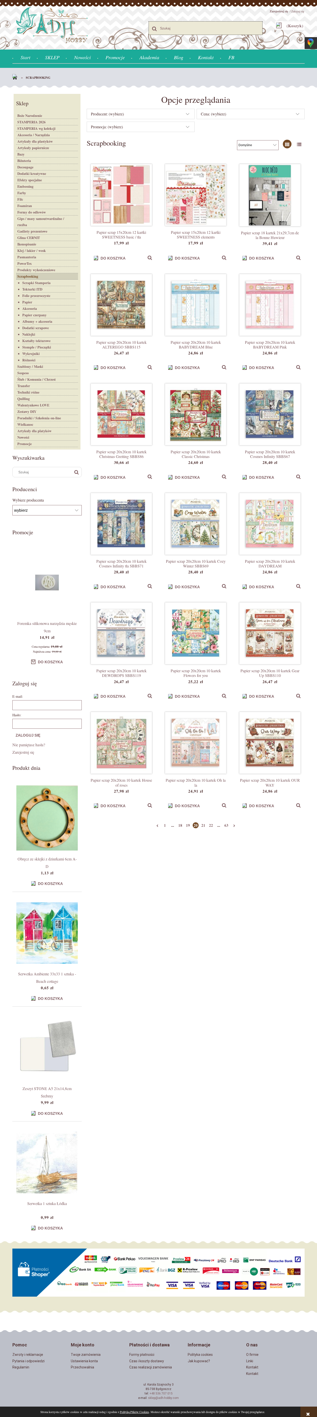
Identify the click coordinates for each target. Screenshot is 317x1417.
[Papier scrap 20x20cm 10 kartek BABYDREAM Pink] (270, 305)
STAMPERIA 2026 (31, 122)
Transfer (23, 385)
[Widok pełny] (299, 144)
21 (203, 825)
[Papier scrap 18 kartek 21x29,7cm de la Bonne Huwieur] (270, 195)
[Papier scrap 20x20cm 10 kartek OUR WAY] (270, 743)
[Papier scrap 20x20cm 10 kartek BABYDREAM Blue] (195, 305)
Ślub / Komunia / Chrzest (36, 379)
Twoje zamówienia (86, 1355)
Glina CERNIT (28, 237)
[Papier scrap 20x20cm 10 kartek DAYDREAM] (270, 524)
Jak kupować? (199, 1361)
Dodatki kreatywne (31, 173)
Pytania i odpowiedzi (28, 1361)
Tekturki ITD (32, 289)
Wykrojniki (31, 353)
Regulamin (20, 1367)
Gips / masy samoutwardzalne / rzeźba (40, 221)
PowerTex (24, 263)
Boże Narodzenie (29, 115)
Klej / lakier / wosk (31, 250)
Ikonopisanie (26, 244)
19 (188, 825)
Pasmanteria (26, 257)
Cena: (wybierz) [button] (213, 113)
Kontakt (252, 1367)
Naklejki (28, 334)
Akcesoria (29, 308)
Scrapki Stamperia (36, 282)
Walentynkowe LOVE (33, 405)
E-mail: (17, 696)
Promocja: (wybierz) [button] (107, 126)
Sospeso (23, 372)
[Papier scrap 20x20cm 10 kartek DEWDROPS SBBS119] (121, 633)
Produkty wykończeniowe (36, 269)
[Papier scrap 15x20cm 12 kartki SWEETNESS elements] (195, 195)
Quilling (23, 398)
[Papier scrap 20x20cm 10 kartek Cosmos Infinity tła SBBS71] (121, 524)
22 (211, 825)
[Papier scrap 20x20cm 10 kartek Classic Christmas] (195, 414)
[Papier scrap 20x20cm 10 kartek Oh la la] (195, 743)
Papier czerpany (34, 315)
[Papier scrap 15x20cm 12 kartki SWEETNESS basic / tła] (121, 195)
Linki (249, 1361)
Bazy (21, 154)
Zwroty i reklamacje (27, 1355)
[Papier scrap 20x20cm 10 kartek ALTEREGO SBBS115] (121, 305)
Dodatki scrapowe (35, 327)
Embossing (25, 186)
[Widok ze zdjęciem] (287, 144)
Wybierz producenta (28, 500)
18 (180, 825)
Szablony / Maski (30, 366)
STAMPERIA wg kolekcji (36, 128)
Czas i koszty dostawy (146, 1361)
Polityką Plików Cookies (134, 1412)
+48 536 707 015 (161, 1393)
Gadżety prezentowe (32, 231)
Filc (20, 199)
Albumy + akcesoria (37, 321)
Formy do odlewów (31, 212)
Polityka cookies (200, 1355)
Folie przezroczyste (36, 295)
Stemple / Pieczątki (36, 347)
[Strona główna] (16, 77)
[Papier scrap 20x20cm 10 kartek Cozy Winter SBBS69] (195, 524)
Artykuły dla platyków (34, 430)
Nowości (23, 437)
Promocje (24, 443)
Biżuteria (24, 160)
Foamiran (24, 205)
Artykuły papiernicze (33, 147)
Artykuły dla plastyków (35, 141)
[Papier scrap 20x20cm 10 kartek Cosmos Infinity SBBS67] (270, 414)
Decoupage (25, 167)
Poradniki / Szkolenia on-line (39, 418)
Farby (21, 192)
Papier (27, 302)
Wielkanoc (25, 424)
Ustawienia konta (84, 1361)
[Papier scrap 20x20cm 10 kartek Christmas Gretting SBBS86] (121, 414)
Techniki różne (28, 392)
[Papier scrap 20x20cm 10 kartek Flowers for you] (195, 633)
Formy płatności (141, 1355)
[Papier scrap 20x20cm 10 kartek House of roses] (121, 743)
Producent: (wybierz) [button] (107, 113)
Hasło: (16, 715)
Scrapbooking (27, 276)
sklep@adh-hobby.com (163, 1398)
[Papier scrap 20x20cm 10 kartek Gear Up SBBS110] (270, 633)
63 (226, 825)
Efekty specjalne (29, 180)
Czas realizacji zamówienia (150, 1367)
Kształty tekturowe (36, 340)
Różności (28, 360)
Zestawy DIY (26, 411)
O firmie (252, 1355)
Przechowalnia (82, 1367)
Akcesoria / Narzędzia (33, 134)
